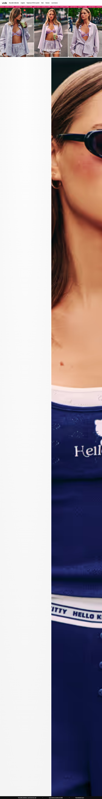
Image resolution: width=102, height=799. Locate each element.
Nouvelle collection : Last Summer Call (27, 797)
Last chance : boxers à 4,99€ (56, 797)
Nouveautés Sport (79, 797)
